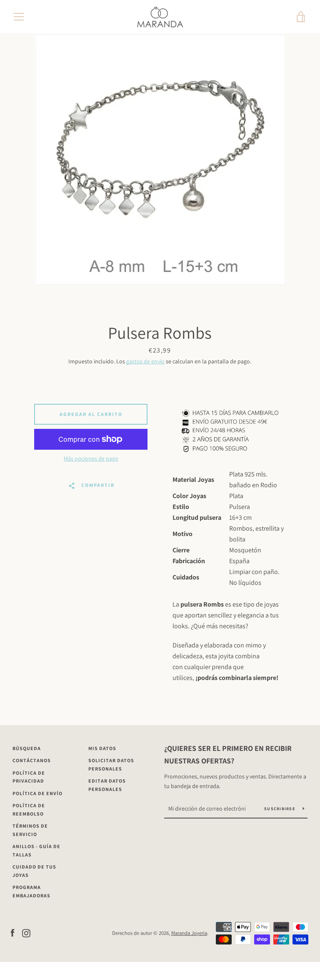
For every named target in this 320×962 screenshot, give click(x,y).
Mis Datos (102, 748)
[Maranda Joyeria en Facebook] (12, 932)
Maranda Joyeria (189, 933)
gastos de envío (145, 361)
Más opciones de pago (91, 458)
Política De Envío (37, 793)
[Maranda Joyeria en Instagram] (26, 932)
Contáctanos (31, 760)
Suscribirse (280, 808)
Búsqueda (26, 748)
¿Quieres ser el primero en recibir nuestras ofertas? (228, 754)
